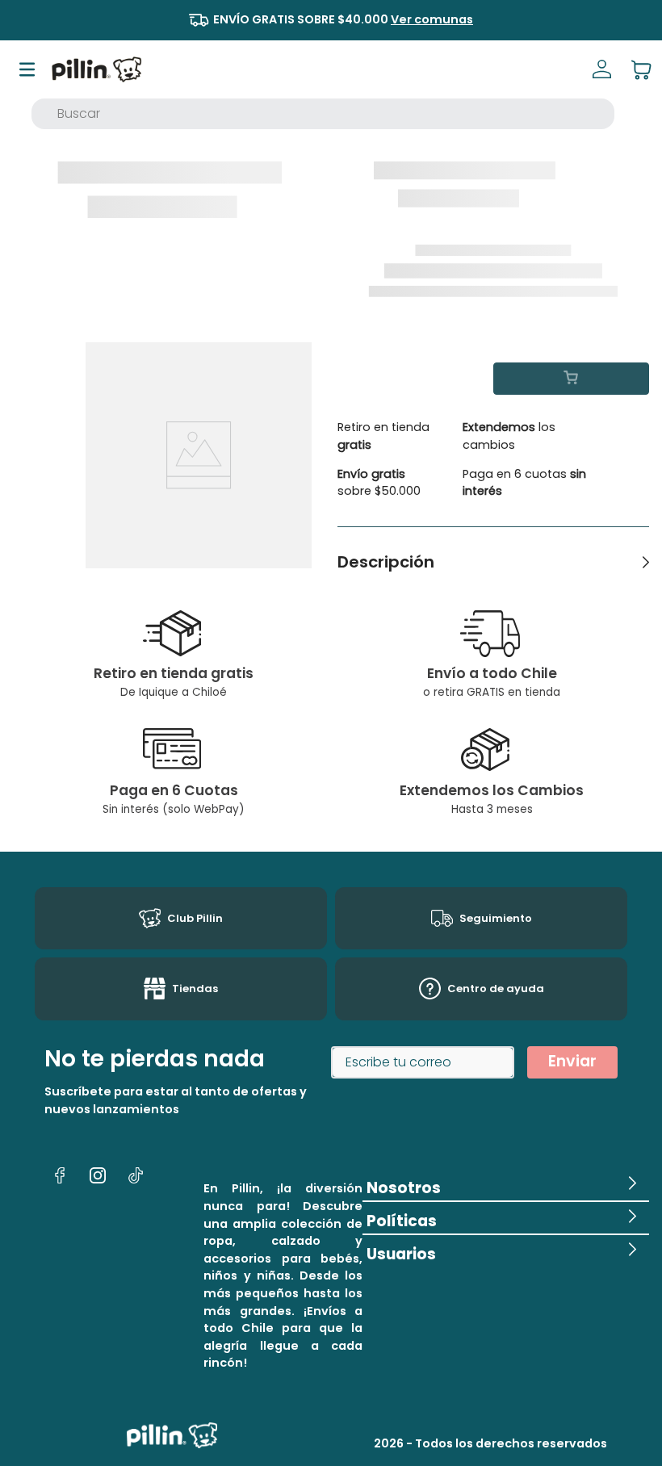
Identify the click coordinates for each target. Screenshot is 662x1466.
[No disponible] (571, 378)
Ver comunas (432, 19)
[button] (505, 1184)
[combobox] (323, 113)
